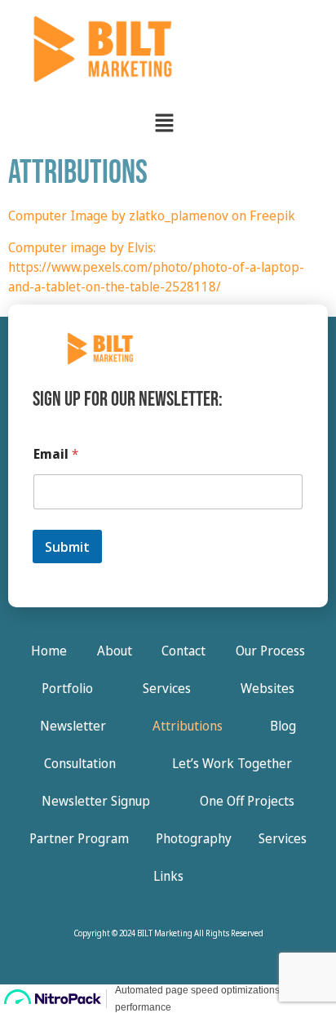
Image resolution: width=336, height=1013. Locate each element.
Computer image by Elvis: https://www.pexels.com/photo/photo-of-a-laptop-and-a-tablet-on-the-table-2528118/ (156, 266)
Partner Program (79, 838)
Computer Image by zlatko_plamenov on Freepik (151, 215)
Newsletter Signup (96, 801)
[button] (164, 123)
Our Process (270, 651)
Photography (194, 838)
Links (168, 876)
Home (49, 651)
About (114, 651)
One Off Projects (247, 801)
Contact (183, 651)
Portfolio (67, 688)
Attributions (188, 726)
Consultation (80, 763)
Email (55, 454)
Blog (283, 726)
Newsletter (73, 726)
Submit (67, 546)
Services (167, 688)
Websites (267, 688)
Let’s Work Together (232, 763)
